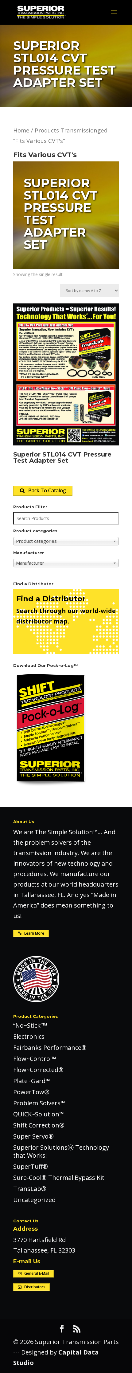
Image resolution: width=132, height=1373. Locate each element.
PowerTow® (31, 1092)
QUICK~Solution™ (38, 1114)
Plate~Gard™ (31, 1081)
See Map (35, 640)
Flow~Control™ (34, 1058)
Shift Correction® (38, 1125)
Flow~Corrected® (38, 1070)
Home (21, 130)
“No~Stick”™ (30, 1025)
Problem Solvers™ (39, 1103)
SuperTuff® (30, 1166)
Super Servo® (33, 1136)
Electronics (29, 1036)
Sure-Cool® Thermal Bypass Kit (58, 1177)
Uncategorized (34, 1200)
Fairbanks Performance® (50, 1047)
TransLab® (29, 1188)
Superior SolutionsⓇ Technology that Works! (61, 1151)
